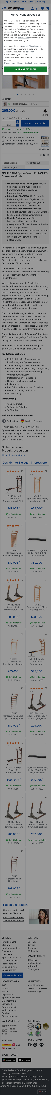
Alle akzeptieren (25, 69)
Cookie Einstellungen (31, 46)
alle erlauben (23, 38)
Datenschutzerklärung (14, 63)
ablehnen (30, 52)
